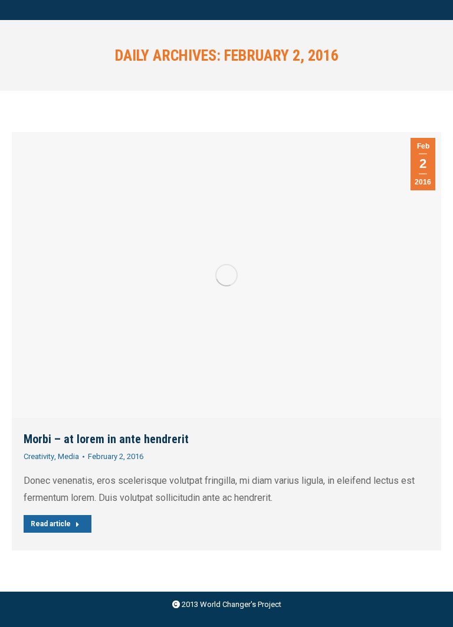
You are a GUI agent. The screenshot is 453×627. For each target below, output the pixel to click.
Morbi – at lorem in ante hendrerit (106, 439)
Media (68, 456)
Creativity (39, 456)
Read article (51, 524)
